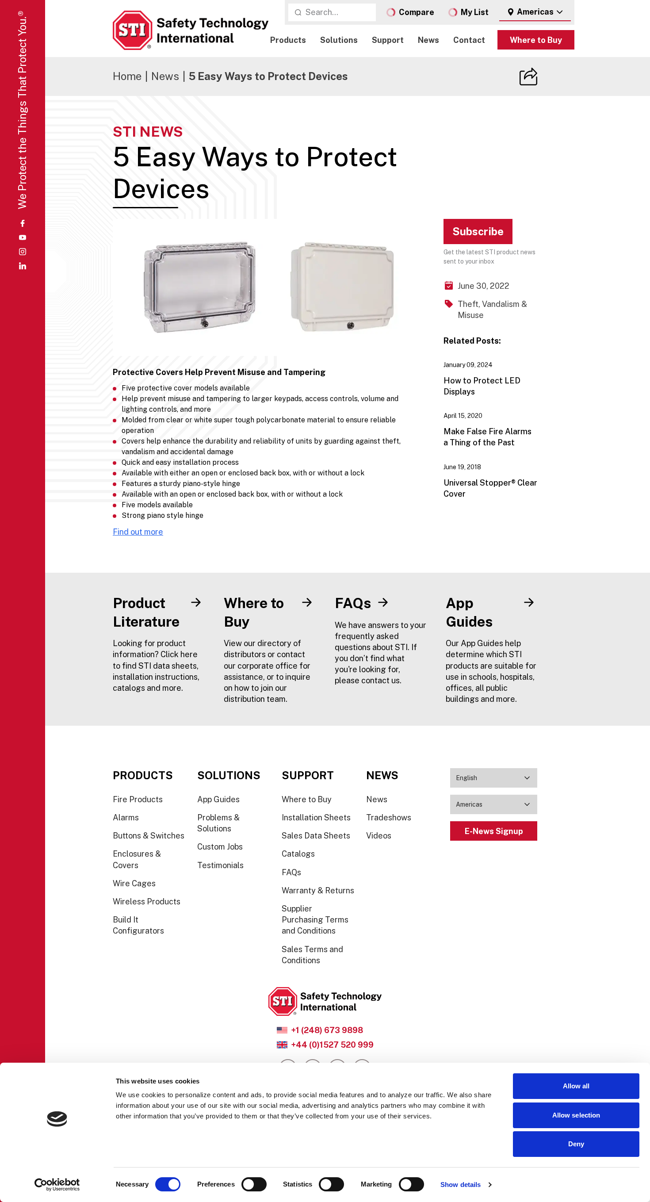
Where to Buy (536, 40)
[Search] (298, 12)
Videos (378, 835)
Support (388, 40)
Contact (469, 40)
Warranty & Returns (318, 890)
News (428, 40)
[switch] (254, 1184)
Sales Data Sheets (316, 835)
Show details (460, 1184)
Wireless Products (146, 901)
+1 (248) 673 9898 (327, 1030)
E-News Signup (494, 831)
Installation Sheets (316, 817)
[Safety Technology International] (190, 30)
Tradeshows (388, 817)
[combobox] (535, 12)
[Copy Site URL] (528, 76)
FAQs (291, 872)
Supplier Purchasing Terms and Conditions (315, 919)
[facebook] (22, 223)
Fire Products (138, 799)
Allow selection (576, 1115)
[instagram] (22, 251)
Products (288, 40)
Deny (576, 1144)
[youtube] (22, 237)
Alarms (126, 817)
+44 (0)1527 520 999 (332, 1044)
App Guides (218, 799)
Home (127, 76)
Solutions (339, 40)
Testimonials (220, 865)
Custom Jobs (220, 846)
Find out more (138, 531)
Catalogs (298, 853)
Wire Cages (134, 883)
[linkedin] (22, 265)
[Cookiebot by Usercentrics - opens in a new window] (57, 1184)
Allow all (576, 1086)
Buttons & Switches (148, 835)
